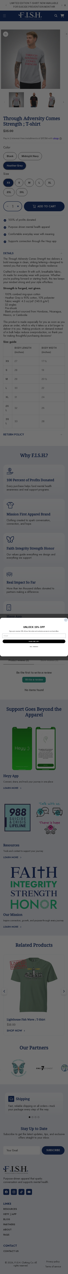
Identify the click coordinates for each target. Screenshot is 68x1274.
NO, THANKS (34, 646)
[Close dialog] (66, 620)
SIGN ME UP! (34, 641)
